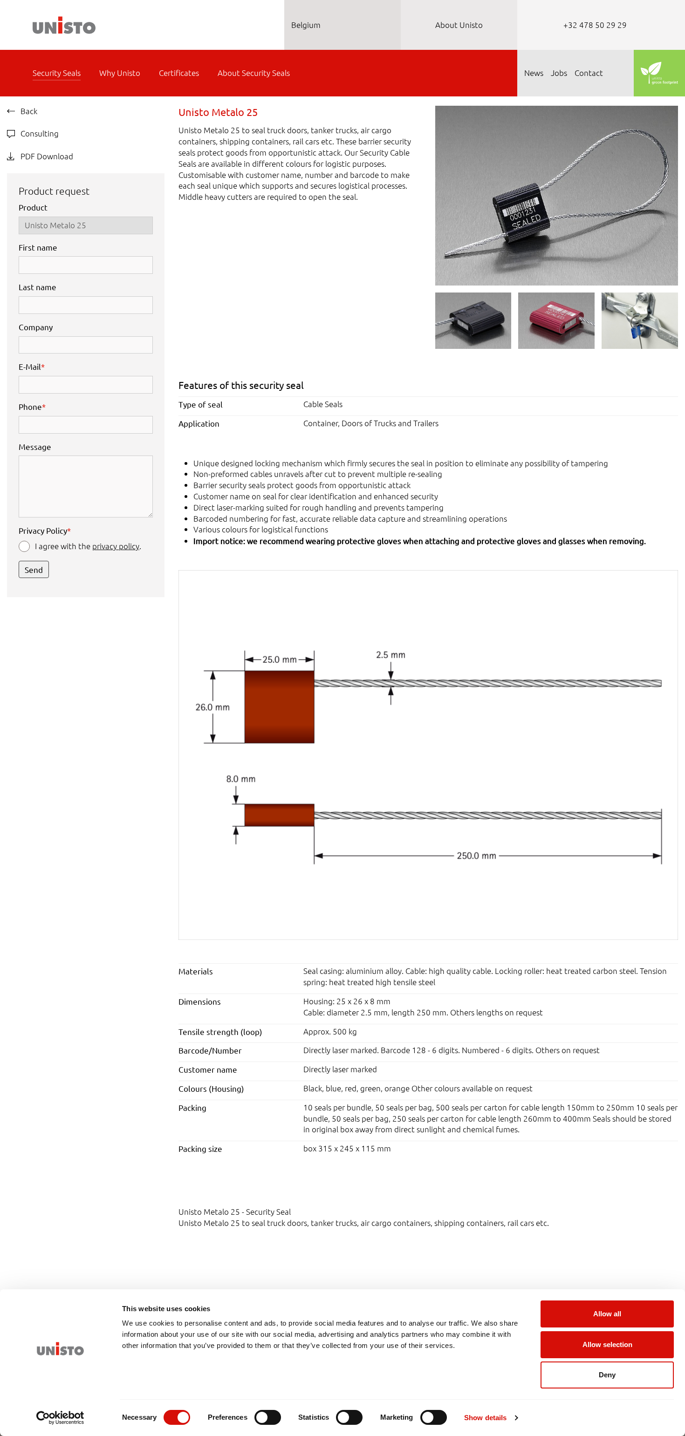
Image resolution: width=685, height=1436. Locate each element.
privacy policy (115, 546)
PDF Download (46, 156)
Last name (37, 287)
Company (36, 327)
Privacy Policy (45, 530)
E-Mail (32, 366)
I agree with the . (88, 546)
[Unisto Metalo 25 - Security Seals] (556, 194)
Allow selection (607, 1344)
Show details (485, 1418)
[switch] (267, 1417)
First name (38, 247)
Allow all (607, 1314)
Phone (32, 406)
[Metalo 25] (428, 754)
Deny (607, 1375)
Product (33, 207)
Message (35, 446)
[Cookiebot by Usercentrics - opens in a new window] (60, 1418)
